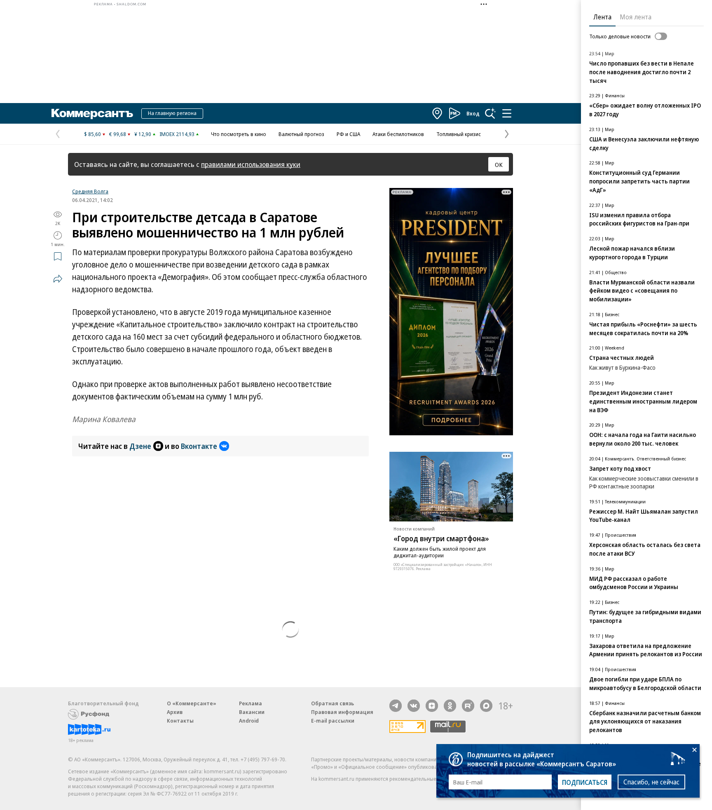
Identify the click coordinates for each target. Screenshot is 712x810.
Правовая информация (342, 712)
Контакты (180, 720)
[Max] (486, 706)
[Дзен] (432, 706)
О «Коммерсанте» (191, 703)
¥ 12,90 (142, 134)
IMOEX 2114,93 (176, 134)
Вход (473, 113)
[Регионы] (437, 113)
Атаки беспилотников (398, 134)
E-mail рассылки (332, 720)
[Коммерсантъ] (92, 113)
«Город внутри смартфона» (441, 538)
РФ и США (348, 134)
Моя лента (635, 16)
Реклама (250, 703)
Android (249, 720)
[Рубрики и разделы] (507, 113)
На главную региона (172, 113)
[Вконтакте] (414, 706)
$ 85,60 (92, 134)
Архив (175, 712)
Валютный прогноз (301, 134)
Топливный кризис (458, 134)
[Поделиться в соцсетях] (58, 279)
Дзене (140, 446)
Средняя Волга (90, 191)
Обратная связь (332, 703)
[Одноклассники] (450, 706)
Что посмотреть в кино (238, 134)
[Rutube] (468, 706)
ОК (499, 164)
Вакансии (252, 712)
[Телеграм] (395, 706)
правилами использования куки (250, 164)
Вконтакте (199, 446)
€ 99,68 (117, 134)
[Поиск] (490, 113)
